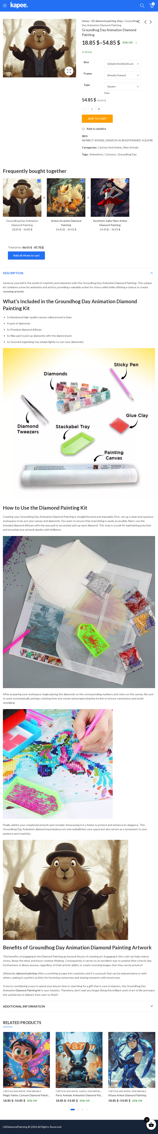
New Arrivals (131, 147)
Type (87, 84)
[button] (72, 1109)
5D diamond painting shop (107, 21)
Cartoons (110, 154)
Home (85, 21)
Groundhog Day (127, 154)
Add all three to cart (26, 255)
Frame (88, 73)
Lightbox (69, 71)
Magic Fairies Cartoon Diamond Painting (27, 1095)
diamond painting (26, 973)
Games (82, 1091)
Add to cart (97, 118)
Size (86, 62)
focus (15, 960)
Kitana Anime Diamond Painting (127, 1095)
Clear (107, 93)
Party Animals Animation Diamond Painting (81, 1095)
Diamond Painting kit (28, 990)
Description (13, 273)
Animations (96, 154)
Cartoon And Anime (110, 147)
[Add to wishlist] (46, 1035)
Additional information (24, 1006)
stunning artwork (13, 291)
